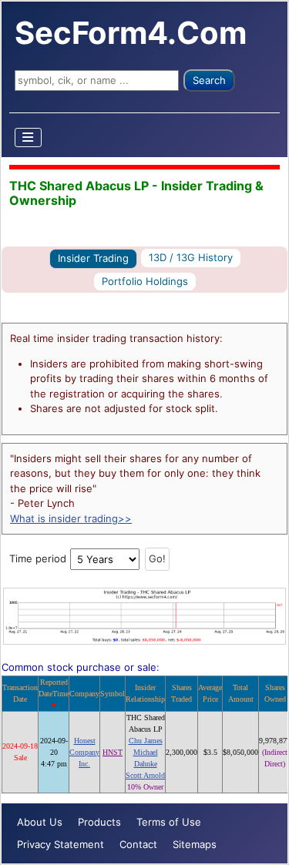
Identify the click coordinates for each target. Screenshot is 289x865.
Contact (138, 844)
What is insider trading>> (71, 518)
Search (209, 80)
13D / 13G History (191, 257)
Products (99, 822)
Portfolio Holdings (145, 281)
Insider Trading (93, 258)
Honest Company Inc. (84, 752)
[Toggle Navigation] (28, 137)
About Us (39, 822)
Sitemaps (195, 844)
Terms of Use (168, 822)
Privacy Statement (60, 844)
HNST (112, 752)
